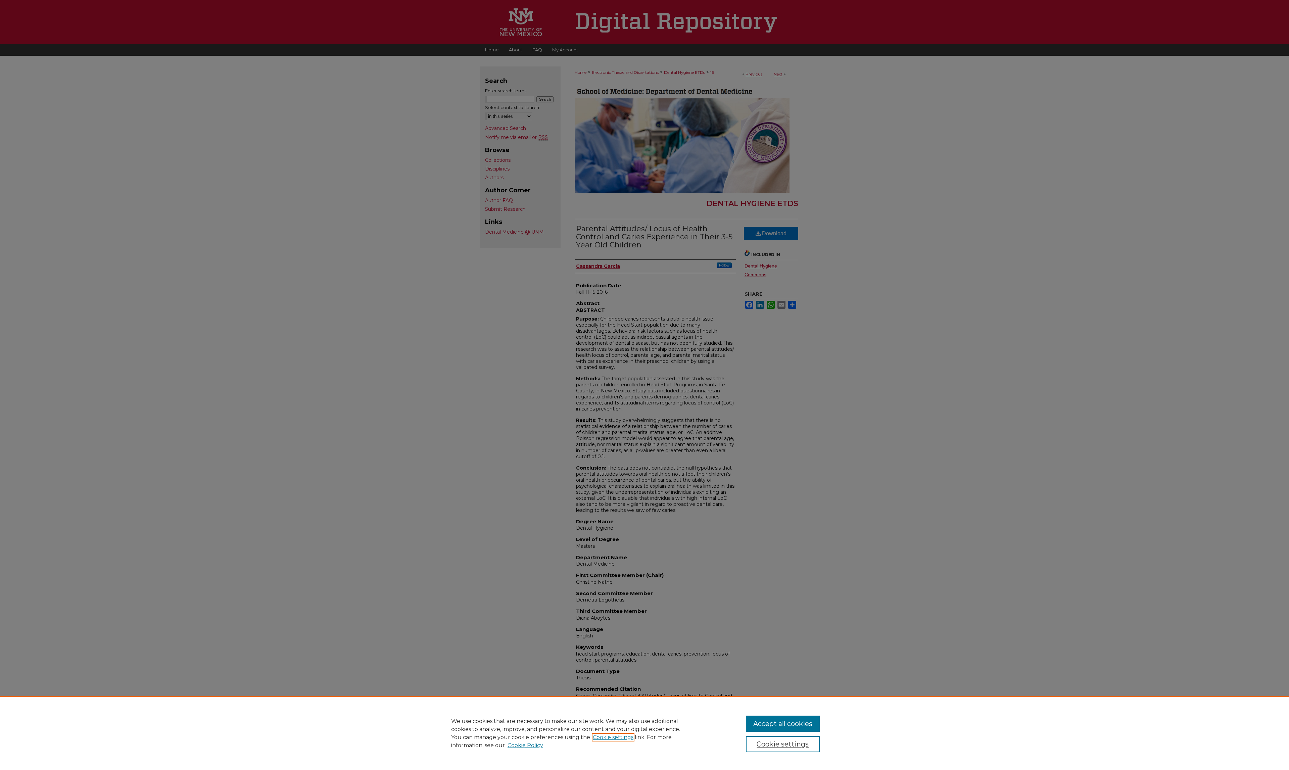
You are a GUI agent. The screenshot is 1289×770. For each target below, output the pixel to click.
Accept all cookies (782, 724)
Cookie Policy (525, 745)
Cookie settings (613, 737)
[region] (644, 733)
